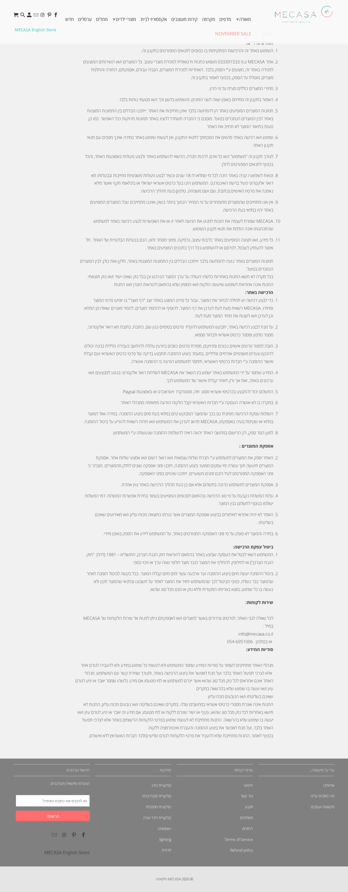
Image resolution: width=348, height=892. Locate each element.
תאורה (243, 19)
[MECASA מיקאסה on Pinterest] (50, 16)
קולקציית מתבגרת (158, 806)
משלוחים (246, 817)
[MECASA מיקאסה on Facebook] (56, 16)
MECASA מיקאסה (168, 878)
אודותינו (328, 785)
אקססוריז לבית (154, 19)
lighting (165, 839)
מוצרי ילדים (124, 19)
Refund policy (241, 850)
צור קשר (247, 795)
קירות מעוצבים (184, 19)
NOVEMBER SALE (233, 33)
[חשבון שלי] (30, 16)
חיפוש (248, 785)
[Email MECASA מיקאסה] (36, 16)
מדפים (225, 19)
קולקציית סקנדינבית (156, 795)
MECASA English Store (35, 29)
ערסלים (85, 19)
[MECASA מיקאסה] (303, 14)
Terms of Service (239, 839)
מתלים (102, 19)
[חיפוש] (23, 16)
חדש (69, 19)
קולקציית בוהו (161, 785)
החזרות (247, 828)
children (164, 828)
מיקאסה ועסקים (322, 806)
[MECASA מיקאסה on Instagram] (43, 16)
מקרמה (208, 19)
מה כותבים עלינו (322, 795)
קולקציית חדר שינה (157, 817)
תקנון (249, 806)
